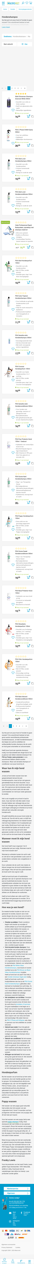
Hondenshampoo (19, 36)
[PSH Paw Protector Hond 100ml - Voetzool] (8, 444)
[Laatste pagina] (25, 88)
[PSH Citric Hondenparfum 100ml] (8, 664)
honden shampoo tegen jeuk (17, 977)
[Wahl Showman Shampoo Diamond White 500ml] (8, 102)
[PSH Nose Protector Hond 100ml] (8, 596)
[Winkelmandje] (30, 3)
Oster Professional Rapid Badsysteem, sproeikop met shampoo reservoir (24, 227)
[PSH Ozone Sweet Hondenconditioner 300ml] (8, 556)
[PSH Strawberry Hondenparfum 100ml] (8, 629)
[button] (21, 1261)
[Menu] (29, 1261)
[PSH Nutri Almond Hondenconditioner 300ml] (8, 702)
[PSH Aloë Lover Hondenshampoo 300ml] (8, 164)
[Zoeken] (23, 3)
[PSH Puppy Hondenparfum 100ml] (8, 521)
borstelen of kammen (23, 1004)
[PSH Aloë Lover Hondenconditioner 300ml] (8, 197)
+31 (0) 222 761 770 (18, 1201)
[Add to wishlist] (13, 110)
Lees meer (6, 27)
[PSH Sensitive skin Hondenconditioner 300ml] (8, 409)
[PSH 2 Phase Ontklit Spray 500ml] (8, 135)
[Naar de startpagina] (13, 3)
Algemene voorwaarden (8, 1244)
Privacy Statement (7, 1247)
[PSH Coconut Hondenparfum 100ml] (8, 372)
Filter (25, 44)
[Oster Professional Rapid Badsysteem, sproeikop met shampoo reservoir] (8, 230)
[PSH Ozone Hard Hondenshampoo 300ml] (8, 482)
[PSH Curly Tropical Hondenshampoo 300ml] (8, 301)
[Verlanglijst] (27, 3)
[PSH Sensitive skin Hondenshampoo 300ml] (8, 341)
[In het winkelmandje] (28, 116)
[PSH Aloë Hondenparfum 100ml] (8, 266)
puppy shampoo (13, 1122)
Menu (3, 5)
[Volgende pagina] (21, 88)
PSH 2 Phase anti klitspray (16, 1020)
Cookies (17, 1247)
